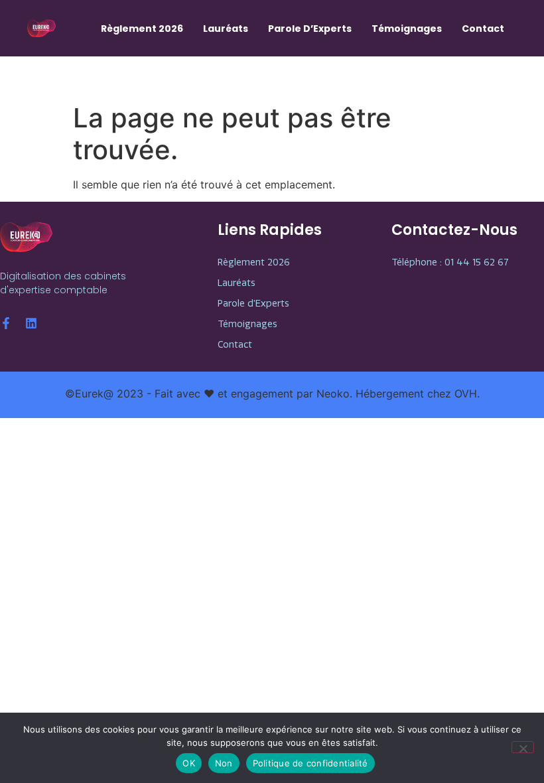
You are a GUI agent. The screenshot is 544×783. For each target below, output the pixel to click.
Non (224, 763)
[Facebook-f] (6, 323)
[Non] (522, 747)
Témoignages (407, 28)
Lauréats (225, 28)
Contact (483, 28)
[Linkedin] (31, 323)
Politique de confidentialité (310, 763)
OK (188, 763)
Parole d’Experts (310, 28)
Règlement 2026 (142, 28)
